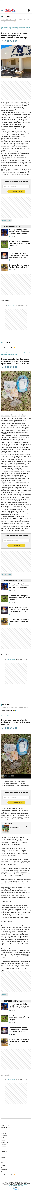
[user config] (29, 10)
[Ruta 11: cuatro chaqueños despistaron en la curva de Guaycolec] (4, 244)
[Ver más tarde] (2, 41)
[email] (13, 41)
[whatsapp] (5, 41)
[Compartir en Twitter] (11, 41)
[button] (2, 776)
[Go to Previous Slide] (3, 754)
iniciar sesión (11, 305)
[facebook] (8, 41)
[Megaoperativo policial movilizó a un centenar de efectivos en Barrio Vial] (4, 232)
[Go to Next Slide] (29, 754)
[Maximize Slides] (29, 736)
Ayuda (22, 1185)
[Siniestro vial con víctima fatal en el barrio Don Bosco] (4, 267)
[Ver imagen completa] (29, 47)
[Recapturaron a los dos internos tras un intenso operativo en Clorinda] (4, 255)
